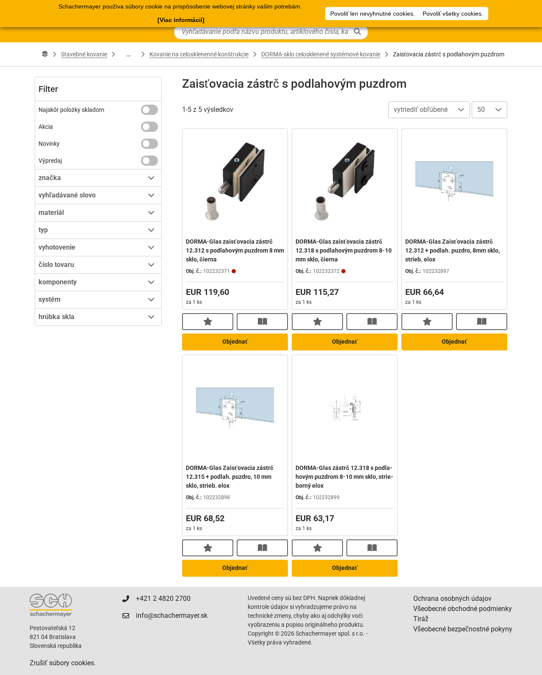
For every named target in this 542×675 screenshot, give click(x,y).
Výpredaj (50, 160)
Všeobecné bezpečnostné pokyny (462, 629)
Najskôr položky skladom (71, 109)
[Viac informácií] (181, 20)
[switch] (149, 110)
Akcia (46, 126)
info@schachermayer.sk (171, 615)
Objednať (235, 341)
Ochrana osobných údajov (452, 598)
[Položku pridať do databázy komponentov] (207, 321)
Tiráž (421, 619)
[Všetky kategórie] (44, 54)
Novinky (49, 143)
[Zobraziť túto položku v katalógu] (262, 321)
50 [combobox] (481, 110)
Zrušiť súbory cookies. (63, 663)
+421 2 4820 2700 (163, 598)
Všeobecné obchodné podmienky (462, 609)
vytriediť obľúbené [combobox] (421, 110)
